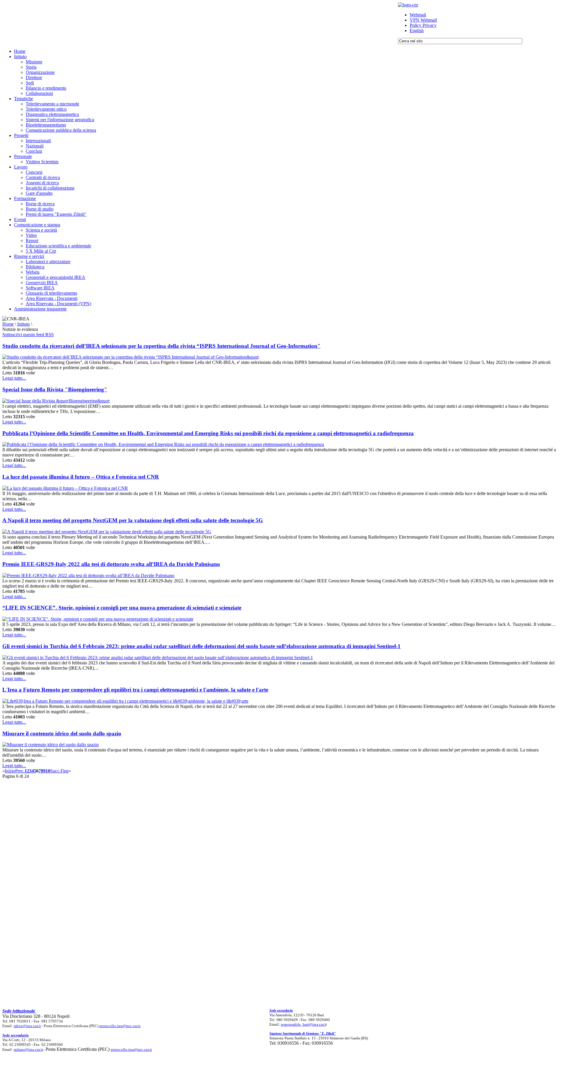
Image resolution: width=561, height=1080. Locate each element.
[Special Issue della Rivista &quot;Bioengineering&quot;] (56, 400)
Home (8, 324)
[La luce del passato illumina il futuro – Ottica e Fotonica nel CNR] (65, 488)
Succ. (55, 770)
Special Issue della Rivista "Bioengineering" (54, 389)
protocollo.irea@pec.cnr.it (120, 1026)
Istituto (23, 324)
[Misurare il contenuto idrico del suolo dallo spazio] (50, 744)
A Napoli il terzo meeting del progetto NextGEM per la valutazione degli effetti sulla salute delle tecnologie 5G (132, 520)
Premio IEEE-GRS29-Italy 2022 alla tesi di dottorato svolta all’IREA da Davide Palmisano (111, 564)
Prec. (20, 770)
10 (48, 770)
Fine (64, 770)
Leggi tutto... (14, 378)
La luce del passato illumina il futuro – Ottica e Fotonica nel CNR (80, 477)
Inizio (10, 770)
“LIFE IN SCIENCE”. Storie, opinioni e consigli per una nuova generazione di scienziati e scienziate (121, 608)
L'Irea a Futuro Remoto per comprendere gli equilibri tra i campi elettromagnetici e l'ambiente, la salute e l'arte (135, 690)
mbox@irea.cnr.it (27, 1026)
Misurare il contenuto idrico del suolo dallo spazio (61, 733)
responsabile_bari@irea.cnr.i (303, 1024)
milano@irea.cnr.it (28, 1049)
